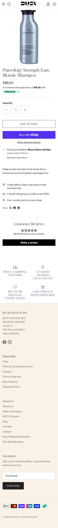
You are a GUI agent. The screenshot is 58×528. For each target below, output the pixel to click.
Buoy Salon (14, 517)
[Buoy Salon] (29, 4)
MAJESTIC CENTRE (14, 321)
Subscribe (13, 485)
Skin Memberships (13, 441)
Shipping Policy (11, 386)
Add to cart (29, 124)
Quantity (8, 103)
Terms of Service (12, 376)
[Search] (10, 4)
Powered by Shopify (28, 517)
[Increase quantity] (25, 110)
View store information (17, 157)
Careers (7, 431)
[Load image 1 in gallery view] (29, 37)
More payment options (29, 142)
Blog (5, 421)
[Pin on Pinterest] (18, 208)
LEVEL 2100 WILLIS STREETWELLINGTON (14, 329)
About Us (8, 406)
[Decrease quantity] (6, 110)
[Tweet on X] (10, 208)
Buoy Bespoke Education (16, 436)
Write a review (29, 242)
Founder (7, 426)
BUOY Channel (11, 416)
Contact (7, 371)
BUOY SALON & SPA (14, 318)
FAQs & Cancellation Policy (18, 366)
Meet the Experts (12, 411)
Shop (5, 361)
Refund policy (10, 381)
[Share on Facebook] (14, 208)
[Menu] (3, 4)
